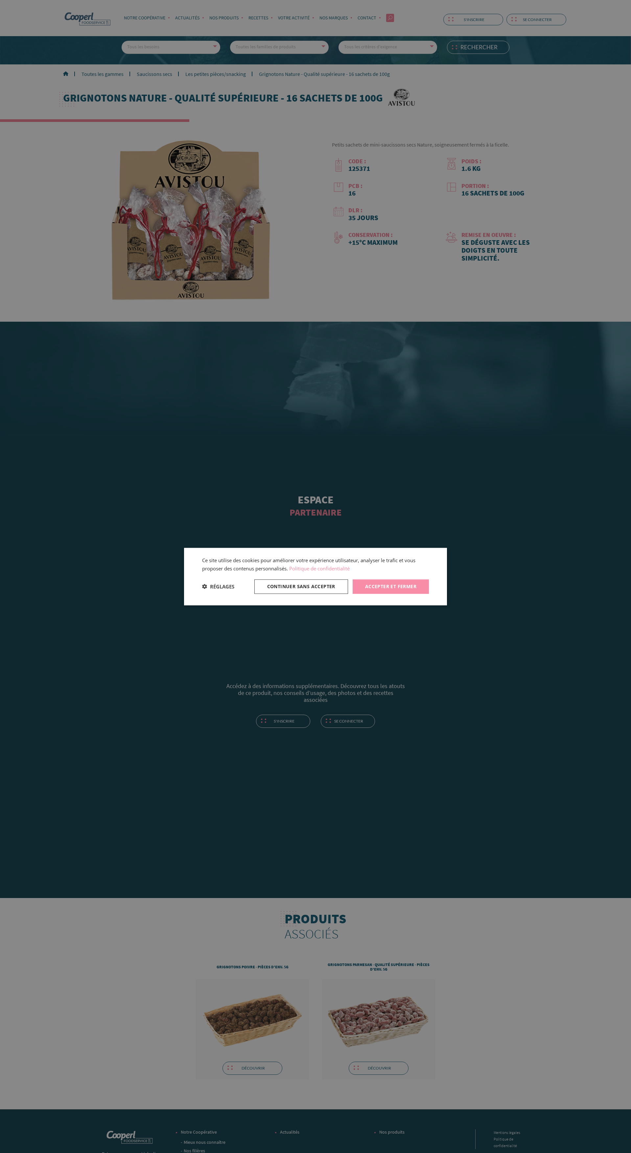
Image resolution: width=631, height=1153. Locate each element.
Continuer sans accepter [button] (301, 586)
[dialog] (315, 576)
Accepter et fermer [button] (390, 586)
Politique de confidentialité (319, 568)
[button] (218, 586)
